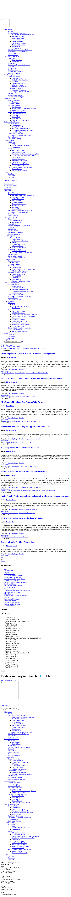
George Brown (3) (11, 634)
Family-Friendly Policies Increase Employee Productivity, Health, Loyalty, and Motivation (35, 496)
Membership (8, 29)
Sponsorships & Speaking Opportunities (20, 167)
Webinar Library (16, 48)
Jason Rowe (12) (11, 640)
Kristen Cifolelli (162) (12, 643)
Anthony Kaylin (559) (12, 619)
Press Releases (16, 147)
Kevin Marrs (10, 406)
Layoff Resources (13, 70)
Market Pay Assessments (19, 90)
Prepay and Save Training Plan (21, 128)
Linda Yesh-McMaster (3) (13, 649)
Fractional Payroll (17, 118)
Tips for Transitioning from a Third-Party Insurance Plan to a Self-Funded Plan (31, 378)
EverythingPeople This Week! (20, 145)
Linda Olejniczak (11, 382)
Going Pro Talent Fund (18, 127)
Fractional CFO (16, 115)
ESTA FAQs (12, 68)
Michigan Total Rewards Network (22, 92)
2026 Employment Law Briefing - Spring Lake (25, 154)
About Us (7, 172)
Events (10, 149)
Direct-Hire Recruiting (18, 113)
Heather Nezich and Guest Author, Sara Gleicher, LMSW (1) (24, 638)
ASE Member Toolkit (18, 36)
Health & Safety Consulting (20, 80)
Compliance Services (14, 76)
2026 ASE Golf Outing (18, 152)
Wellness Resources (14, 73)
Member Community (7, 5)
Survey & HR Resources (11, 56)
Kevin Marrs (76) (11, 642)
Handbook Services (17, 78)
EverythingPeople (13, 369)
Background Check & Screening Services (24, 108)
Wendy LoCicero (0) (12, 666)
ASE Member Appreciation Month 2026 (20, 50)
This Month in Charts (18, 165)
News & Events (9, 140)
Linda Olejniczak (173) (13, 647)
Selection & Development (19, 110)
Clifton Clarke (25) (11, 625)
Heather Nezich (11, 451)
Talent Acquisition (9, 98)
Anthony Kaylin (11, 357)
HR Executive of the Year (19, 160)
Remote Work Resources (15, 71)
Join (5, 14)
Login (2, 14)
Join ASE (11, 31)
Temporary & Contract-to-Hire (21, 120)
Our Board (11, 174)
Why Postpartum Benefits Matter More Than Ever (20, 447)
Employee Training (13, 123)
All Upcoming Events (18, 150)
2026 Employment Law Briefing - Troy (23, 155)
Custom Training (13, 137)
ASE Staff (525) (11, 623)
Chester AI (11, 66)
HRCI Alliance (16, 40)
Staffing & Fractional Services (17, 112)
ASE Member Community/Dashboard (23, 34)
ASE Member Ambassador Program (18, 51)
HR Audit (15, 81)
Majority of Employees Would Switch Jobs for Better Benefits (24, 471)
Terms (2, 705)
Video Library (12, 63)
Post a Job (15, 102)
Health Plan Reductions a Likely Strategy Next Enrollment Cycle (25, 427)
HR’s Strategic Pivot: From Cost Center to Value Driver (22, 402)
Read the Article (5, 371)
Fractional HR (16, 117)
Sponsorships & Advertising (20, 170)
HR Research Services (18, 83)
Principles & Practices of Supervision (22, 130)
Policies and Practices (30, 509)
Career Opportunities (7, 9)
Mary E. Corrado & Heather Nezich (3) (17, 653)
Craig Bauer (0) (10, 627)
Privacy (7, 705)
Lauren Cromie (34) (12, 645)
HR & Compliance (9, 75)
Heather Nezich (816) (12, 636)
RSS (2, 557)
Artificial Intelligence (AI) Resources (19, 65)
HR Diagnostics (12, 93)
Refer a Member (13, 55)
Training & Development (11, 122)
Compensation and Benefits (32, 439)
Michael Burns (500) (12, 655)
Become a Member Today (8, 680)
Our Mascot (11, 175)
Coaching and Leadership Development (19, 135)
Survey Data (11, 58)
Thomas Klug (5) (11, 662)
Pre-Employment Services (15, 105)
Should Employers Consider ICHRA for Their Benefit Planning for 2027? (29, 354)
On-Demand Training (14, 138)
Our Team (11, 177)
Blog (13, 144)
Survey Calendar (17, 60)
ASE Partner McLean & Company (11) (17, 621)
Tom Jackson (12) (11, 664)
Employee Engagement (15, 95)
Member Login (12, 53)
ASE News (11, 142)
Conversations (16, 157)
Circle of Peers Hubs (18, 38)
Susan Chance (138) (12, 660)
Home (2, 347)
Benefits (21, 369)
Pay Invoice (4, 12)
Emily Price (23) (11, 632)
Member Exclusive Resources (17, 33)
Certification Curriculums (15, 133)
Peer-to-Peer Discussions (19, 43)
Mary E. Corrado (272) (13, 651)
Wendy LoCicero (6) (12, 668)
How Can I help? (7, 345)
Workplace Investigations (19, 86)
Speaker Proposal (17, 169)
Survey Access (16, 46)
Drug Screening (16, 107)
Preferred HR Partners (18, 45)
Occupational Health (14, 103)
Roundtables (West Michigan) (20, 164)
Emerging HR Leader (18, 159)
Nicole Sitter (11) (11, 656)
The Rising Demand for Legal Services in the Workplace (22, 518)
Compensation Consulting (15, 88)
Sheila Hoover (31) (11, 658)
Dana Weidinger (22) (12, 630)
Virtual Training (16, 132)
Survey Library (16, 61)
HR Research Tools (17, 41)
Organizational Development (16, 97)
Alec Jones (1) (10, 617)
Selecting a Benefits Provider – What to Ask (17, 542)
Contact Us (4, 10)
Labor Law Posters (17, 85)
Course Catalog (5, 7)
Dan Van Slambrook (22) (13, 629)
